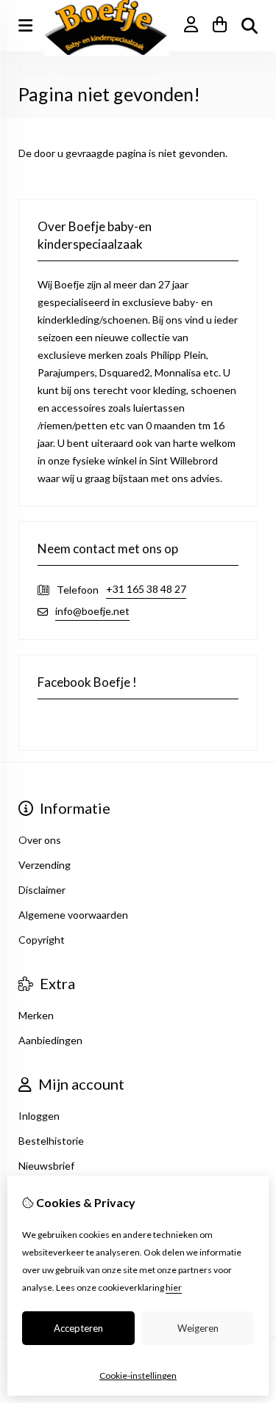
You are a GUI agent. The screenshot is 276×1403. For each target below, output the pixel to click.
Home (32, 71)
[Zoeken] (249, 26)
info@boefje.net (92, 611)
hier (174, 1287)
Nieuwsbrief (46, 1165)
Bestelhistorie (51, 1140)
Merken (36, 1015)
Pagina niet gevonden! (108, 71)
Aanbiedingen (50, 1040)
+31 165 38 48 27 (146, 589)
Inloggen (39, 1115)
